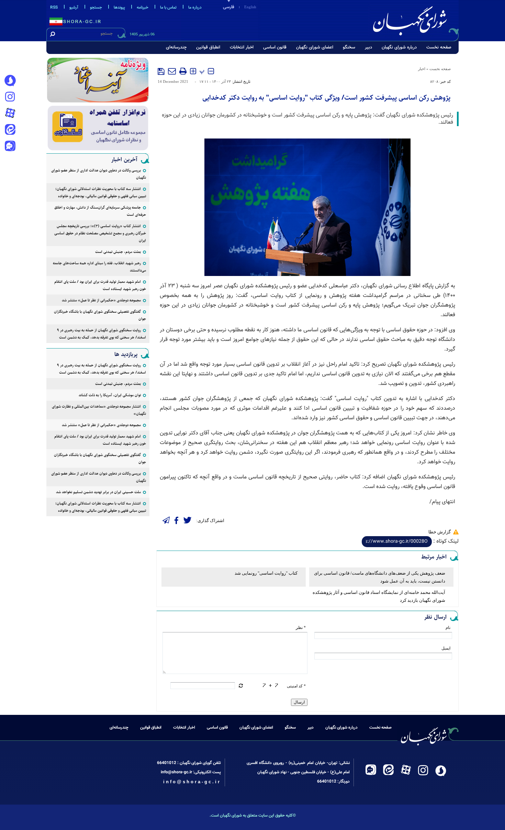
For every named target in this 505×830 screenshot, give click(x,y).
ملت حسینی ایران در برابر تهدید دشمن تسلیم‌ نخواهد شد (98, 492)
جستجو (96, 7)
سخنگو (349, 47)
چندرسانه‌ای (176, 47)
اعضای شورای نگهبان (314, 47)
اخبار (421, 69)
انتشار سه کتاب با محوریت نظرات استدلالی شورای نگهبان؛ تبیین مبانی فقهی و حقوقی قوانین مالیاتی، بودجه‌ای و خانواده (100, 192)
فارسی (228, 7)
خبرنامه (142, 7)
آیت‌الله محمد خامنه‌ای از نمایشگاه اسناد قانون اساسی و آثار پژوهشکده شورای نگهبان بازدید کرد (379, 596)
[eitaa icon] (10, 130)
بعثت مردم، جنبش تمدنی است (118, 252)
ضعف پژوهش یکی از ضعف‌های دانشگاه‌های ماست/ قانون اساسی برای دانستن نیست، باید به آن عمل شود (379, 577)
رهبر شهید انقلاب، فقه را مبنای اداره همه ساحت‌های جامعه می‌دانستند (99, 266)
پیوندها (119, 7)
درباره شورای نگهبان (399, 47)
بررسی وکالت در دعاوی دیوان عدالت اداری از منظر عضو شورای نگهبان (98, 173)
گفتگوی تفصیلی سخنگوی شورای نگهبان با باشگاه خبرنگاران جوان (100, 315)
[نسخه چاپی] (183, 71)
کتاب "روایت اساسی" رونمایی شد (266, 573)
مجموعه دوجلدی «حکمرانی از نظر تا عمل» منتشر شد (101, 300)
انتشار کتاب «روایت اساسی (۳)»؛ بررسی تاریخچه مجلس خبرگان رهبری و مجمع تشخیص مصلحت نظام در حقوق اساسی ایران (100, 233)
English (250, 7)
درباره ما (195, 7)
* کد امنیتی (296, 686)
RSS (54, 7)
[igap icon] (10, 147)
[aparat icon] (10, 114)
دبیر (368, 47)
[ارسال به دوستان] (172, 71)
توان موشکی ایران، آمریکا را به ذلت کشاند (110, 395)
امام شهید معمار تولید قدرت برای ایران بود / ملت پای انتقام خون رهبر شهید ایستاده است (100, 285)
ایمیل (445, 648)
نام (448, 627)
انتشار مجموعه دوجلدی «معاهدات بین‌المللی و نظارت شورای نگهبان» (99, 410)
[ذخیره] (161, 71)
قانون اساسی (275, 47)
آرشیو (73, 7)
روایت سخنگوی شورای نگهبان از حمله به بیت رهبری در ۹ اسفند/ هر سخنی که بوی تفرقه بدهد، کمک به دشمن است (101, 333)
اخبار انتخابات (242, 47)
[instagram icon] (10, 97)
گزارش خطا (439, 531)
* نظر (301, 627)
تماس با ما (168, 7)
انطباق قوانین (208, 47)
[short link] (397, 541)
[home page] (414, 19)
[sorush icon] (10, 81)
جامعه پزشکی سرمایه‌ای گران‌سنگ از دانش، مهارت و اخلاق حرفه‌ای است (100, 211)
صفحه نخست (438, 47)
